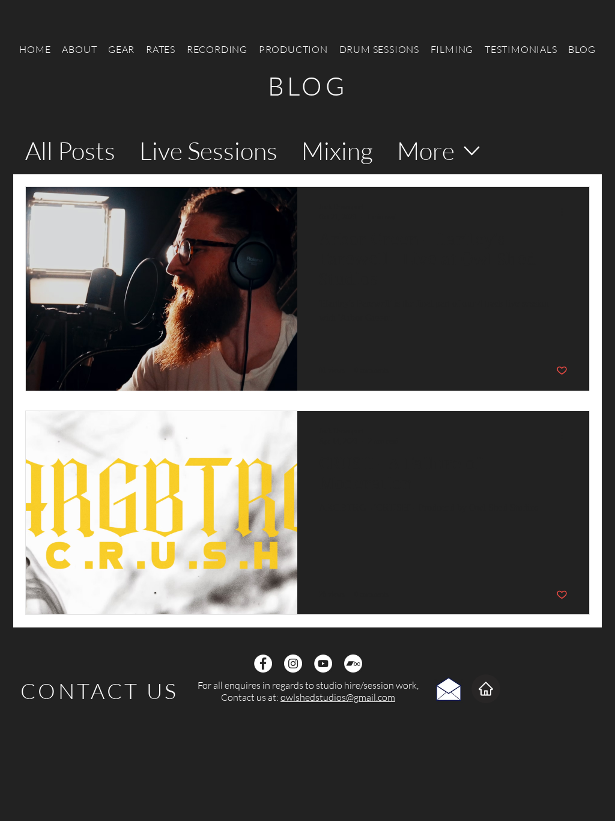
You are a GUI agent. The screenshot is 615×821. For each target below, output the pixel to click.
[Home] (485, 688)
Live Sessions (208, 150)
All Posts (70, 150)
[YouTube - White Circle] (323, 664)
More (426, 150)
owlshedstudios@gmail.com (337, 697)
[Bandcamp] (353, 664)
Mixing (337, 150)
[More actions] (566, 211)
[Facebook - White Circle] (263, 664)
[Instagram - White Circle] (293, 664)
